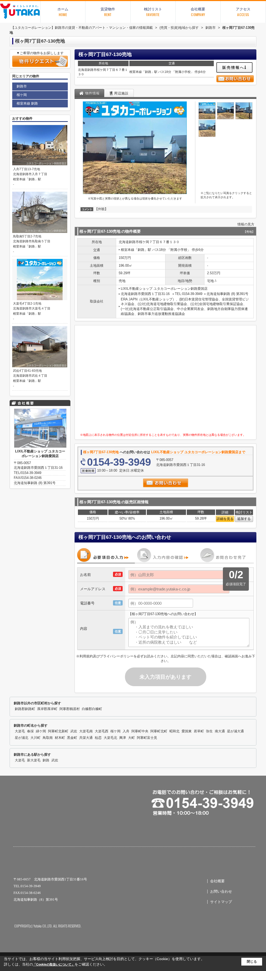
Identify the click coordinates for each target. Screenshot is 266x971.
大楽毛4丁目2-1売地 (27, 303)
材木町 (60, 738)
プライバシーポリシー (117, 656)
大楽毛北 (110, 738)
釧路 (148, 72)
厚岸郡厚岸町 (47, 709)
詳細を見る (225, 519)
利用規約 (86, 656)
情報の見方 (245, 224)
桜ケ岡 (101, 70)
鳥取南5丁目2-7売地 (27, 236)
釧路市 (92, 70)
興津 (122, 738)
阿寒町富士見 (147, 738)
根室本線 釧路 (27, 103)
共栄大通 (86, 738)
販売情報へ (233, 67)
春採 (30, 731)
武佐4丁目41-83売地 (27, 371)
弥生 (209, 731)
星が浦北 (21, 738)
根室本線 (135, 72)
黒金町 (72, 738)
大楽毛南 (86, 731)
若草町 (199, 731)
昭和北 (174, 731)
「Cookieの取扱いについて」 (54, 964)
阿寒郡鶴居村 (69, 709)
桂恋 (98, 738)
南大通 (220, 731)
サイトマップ (221, 902)
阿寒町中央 (139, 731)
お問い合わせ (221, 891)
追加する (244, 519)
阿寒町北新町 (58, 731)
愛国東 (187, 731)
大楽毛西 (101, 731)
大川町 (35, 738)
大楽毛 (20, 731)
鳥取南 (48, 738)
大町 (131, 738)
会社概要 (217, 881)
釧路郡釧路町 (25, 709)
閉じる (252, 961)
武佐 (73, 731)
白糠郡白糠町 (92, 709)
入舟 (126, 731)
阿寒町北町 (158, 731)
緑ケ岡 (41, 731)
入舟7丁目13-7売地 (26, 169)
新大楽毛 (34, 760)
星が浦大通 (235, 731)
